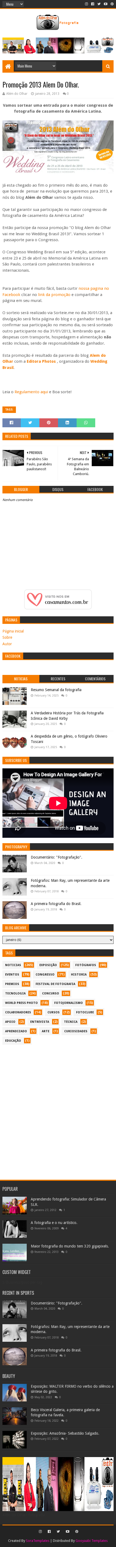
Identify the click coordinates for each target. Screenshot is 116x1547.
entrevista (39, 1022)
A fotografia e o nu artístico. (54, 1222)
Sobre (7, 637)
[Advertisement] (58, 1109)
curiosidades (75, 1031)
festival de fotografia (55, 984)
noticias (13, 965)
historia (79, 974)
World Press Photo (21, 1003)
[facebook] (92, 4)
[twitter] (99, 4)
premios (12, 984)
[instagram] (86, 4)
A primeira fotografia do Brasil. (56, 904)
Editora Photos (41, 361)
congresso (45, 974)
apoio (10, 1022)
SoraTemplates (37, 1541)
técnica (70, 1022)
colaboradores (18, 1012)
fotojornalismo (68, 1003)
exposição (48, 965)
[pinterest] (112, 4)
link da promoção (54, 294)
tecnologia (15, 993)
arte (45, 1031)
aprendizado (16, 1031)
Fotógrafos (85, 965)
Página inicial (13, 631)
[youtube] (105, 4)
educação (13, 1040)
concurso (50, 993)
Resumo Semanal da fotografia (56, 690)
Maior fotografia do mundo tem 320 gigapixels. (70, 1246)
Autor (7, 644)
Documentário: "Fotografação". (56, 857)
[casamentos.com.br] (58, 608)
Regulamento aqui (30, 391)
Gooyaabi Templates (92, 1541)
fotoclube (85, 1012)
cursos (53, 1012)
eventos (12, 974)
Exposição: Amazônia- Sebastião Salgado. (65, 1433)
